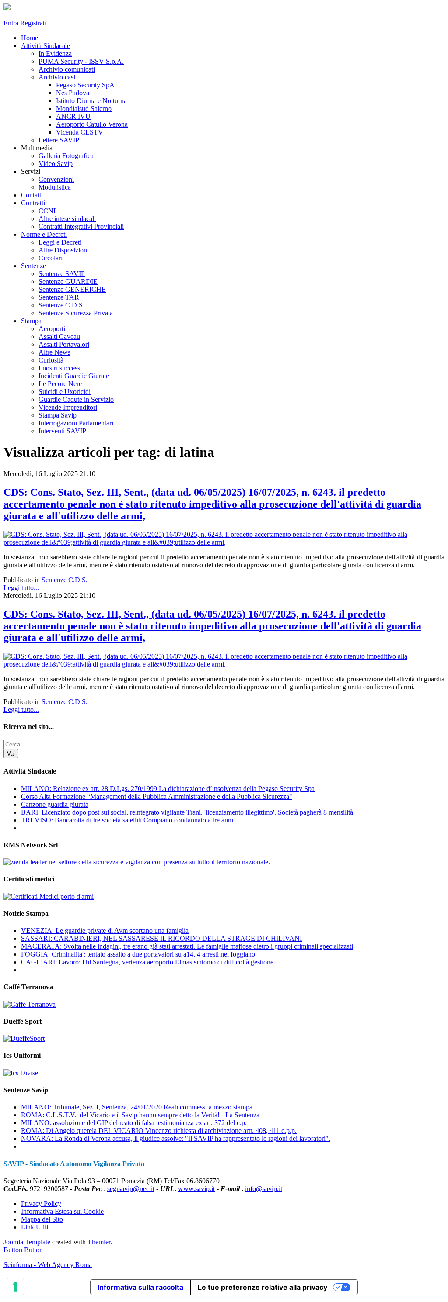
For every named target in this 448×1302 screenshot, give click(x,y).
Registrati (33, 23)
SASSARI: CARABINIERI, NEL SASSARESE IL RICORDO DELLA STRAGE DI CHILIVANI (161, 938)
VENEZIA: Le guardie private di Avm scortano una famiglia (105, 930)
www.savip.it (196, 1188)
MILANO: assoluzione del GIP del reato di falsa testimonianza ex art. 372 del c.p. (134, 1122)
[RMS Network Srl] (137, 862)
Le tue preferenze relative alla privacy (262, 1287)
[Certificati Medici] (49, 896)
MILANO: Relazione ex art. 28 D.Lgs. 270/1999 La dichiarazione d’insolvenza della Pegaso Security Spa (168, 788)
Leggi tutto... (21, 587)
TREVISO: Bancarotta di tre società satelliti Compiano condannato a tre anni (127, 820)
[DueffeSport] (24, 1038)
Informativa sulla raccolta (140, 1287)
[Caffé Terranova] (30, 1004)
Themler (99, 1242)
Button (14, 1250)
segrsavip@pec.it (130, 1188)
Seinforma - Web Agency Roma (48, 1264)
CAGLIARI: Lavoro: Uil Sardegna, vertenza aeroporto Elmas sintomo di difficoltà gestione (147, 962)
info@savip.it (263, 1188)
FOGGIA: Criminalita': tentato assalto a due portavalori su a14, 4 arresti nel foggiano (139, 954)
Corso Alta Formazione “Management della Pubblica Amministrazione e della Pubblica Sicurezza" (156, 796)
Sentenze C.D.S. (65, 580)
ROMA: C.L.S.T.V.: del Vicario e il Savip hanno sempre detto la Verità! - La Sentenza (140, 1115)
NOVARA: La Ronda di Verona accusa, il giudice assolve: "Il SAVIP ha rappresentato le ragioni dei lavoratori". (175, 1138)
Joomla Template (27, 1242)
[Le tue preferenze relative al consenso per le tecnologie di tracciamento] (15, 1286)
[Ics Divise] (21, 1073)
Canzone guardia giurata (54, 804)
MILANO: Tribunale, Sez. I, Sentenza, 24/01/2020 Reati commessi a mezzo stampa (136, 1107)
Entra (11, 23)
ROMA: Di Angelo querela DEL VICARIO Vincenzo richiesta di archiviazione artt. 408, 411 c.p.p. (159, 1130)
